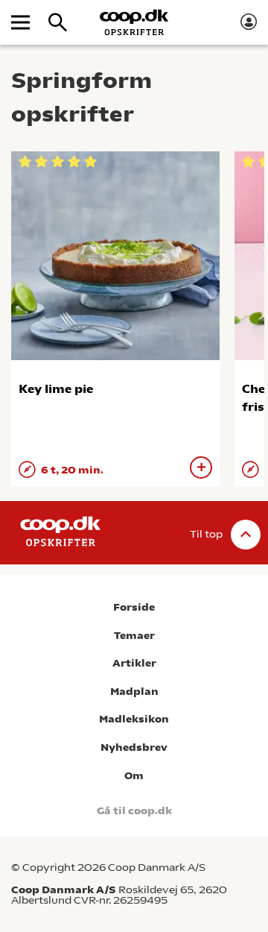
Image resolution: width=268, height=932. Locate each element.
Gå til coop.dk (134, 811)
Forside (134, 607)
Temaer (134, 635)
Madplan (134, 691)
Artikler (134, 663)
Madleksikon (134, 719)
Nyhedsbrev (134, 747)
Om (134, 775)
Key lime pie (56, 389)
